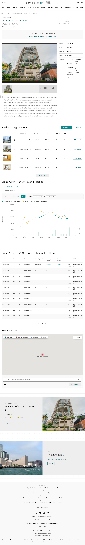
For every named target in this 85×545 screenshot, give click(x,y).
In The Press (60, 497)
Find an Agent (37, 492)
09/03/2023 (5, 293)
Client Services (42, 485)
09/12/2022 (5, 298)
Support (43, 505)
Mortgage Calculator (55, 502)
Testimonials (52, 497)
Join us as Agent (47, 492)
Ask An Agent (39, 502)
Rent (31, 487)
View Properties (52, 459)
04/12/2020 (5, 304)
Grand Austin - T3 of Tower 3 (26, 140)
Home (1, 13)
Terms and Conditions (46, 531)
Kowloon (7, 13)
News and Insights (28, 502)
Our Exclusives (38, 487)
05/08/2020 (5, 315)
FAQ (38, 507)
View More (44, 175)
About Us (42, 495)
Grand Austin (23, 13)
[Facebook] (40, 512)
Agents (42, 490)
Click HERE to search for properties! (42, 36)
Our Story (23, 497)
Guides (46, 502)
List (45, 487)
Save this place (75, 384)
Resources (42, 500)
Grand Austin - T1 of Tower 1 (26, 158)
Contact (78, 140)
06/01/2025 (5, 281)
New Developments (52, 487)
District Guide (62, 459)
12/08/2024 (5, 287)
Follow (8, 423)
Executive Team (32, 497)
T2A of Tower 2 (32, 13)
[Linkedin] (44, 512)
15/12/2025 (5, 265)
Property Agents (42, 497)
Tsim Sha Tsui (15, 13)
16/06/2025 (5, 276)
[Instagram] (36, 512)
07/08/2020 (5, 310)
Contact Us (44, 507)
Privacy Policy (36, 531)
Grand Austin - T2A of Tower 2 (26, 149)
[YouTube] (47, 512)
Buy (28, 487)
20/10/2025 (5, 270)
